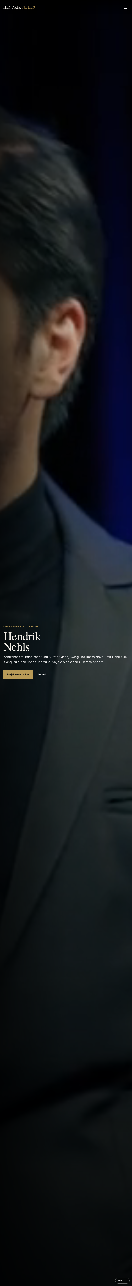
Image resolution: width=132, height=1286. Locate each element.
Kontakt (43, 674)
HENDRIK (19, 7)
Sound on (122, 1280)
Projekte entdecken (18, 674)
